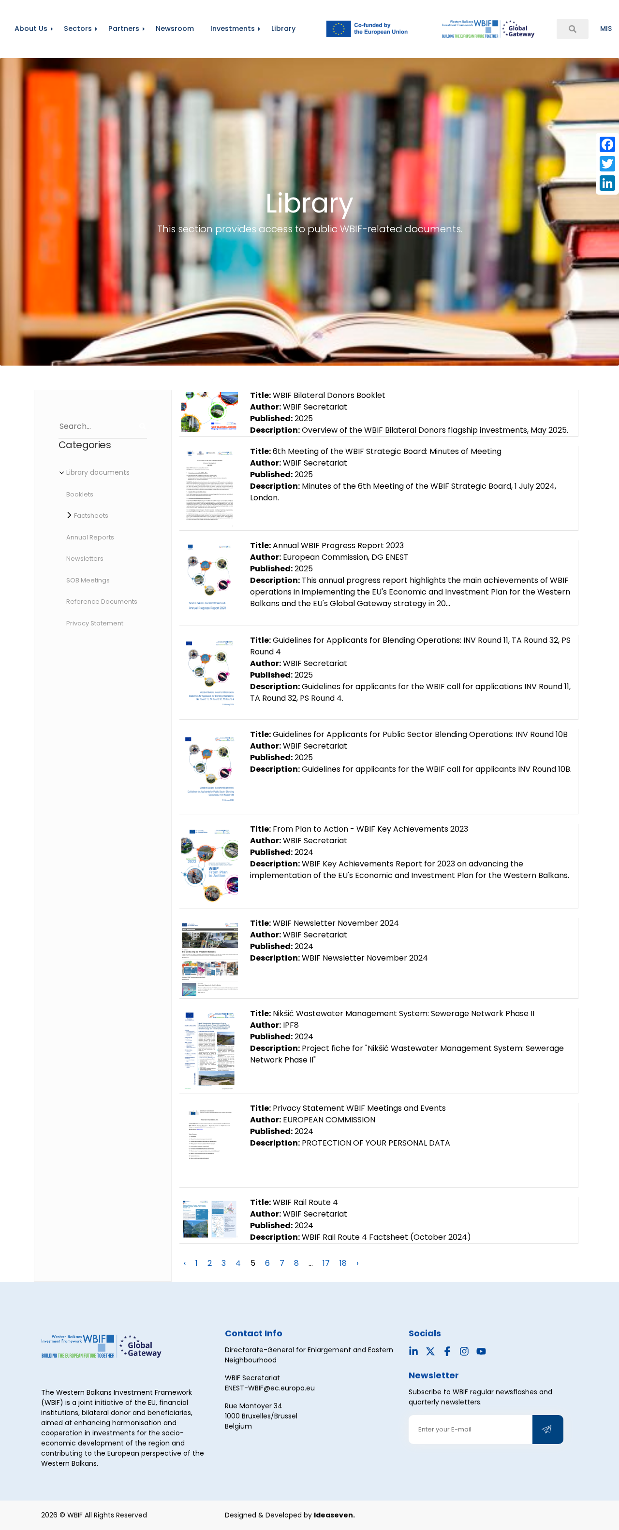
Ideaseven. (334, 1515)
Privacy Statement (94, 623)
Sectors (78, 28)
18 (343, 1263)
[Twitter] (607, 163)
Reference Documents (101, 601)
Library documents (98, 472)
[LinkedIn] (607, 183)
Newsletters (84, 558)
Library (283, 28)
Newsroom (175, 28)
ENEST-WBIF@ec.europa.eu (270, 1388)
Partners (123, 28)
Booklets (79, 494)
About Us (31, 28)
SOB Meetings (88, 580)
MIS (606, 28)
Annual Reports (90, 537)
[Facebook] (607, 144)
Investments (232, 28)
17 (326, 1263)
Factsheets (91, 515)
